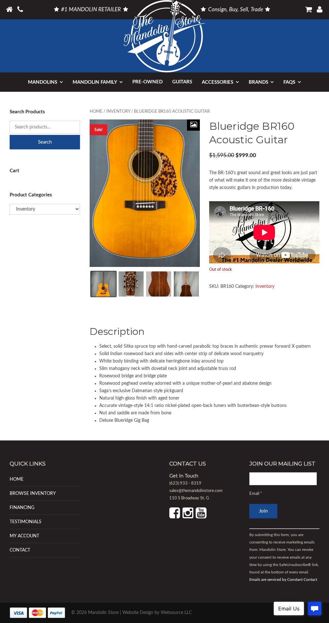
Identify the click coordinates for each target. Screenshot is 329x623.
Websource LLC (176, 612)
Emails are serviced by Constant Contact (283, 579)
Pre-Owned (147, 82)
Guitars (182, 82)
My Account (24, 535)
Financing (22, 507)
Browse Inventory (33, 493)
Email (255, 494)
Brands (258, 82)
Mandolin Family (95, 82)
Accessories (217, 82)
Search (45, 142)
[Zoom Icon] (193, 125)
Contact (20, 550)
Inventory (118, 111)
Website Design (137, 612)
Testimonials (25, 521)
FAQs (289, 82)
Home (96, 111)
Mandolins (42, 82)
